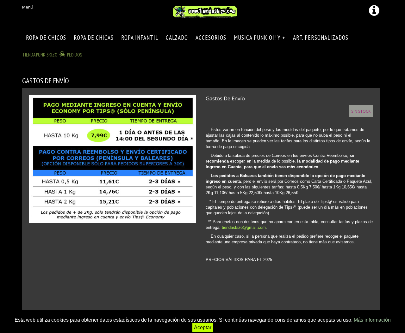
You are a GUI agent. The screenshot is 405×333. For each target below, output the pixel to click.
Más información (372, 320)
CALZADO (177, 37)
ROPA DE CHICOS (46, 37)
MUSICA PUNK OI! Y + (259, 37)
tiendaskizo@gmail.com (244, 227)
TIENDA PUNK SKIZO (40, 54)
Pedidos (74, 54)
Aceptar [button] (202, 327)
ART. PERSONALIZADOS (320, 37)
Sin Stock (361, 111)
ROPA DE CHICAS (94, 37)
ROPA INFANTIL (139, 37)
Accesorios (211, 37)
